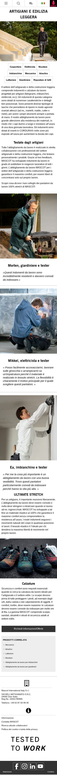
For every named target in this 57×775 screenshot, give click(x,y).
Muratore (42, 66)
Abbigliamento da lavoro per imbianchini (21, 662)
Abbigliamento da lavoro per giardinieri (20, 667)
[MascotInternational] (40, 766)
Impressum (7, 772)
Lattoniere (11, 79)
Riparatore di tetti (42, 79)
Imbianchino (15, 73)
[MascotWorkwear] (16, 766)
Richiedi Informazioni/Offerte (28, 629)
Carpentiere (15, 66)
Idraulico (43, 73)
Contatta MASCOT (10, 721)
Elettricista (30, 66)
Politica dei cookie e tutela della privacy (19, 729)
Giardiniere (24, 79)
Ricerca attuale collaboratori (14, 725)
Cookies (51, 772)
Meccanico (30, 73)
